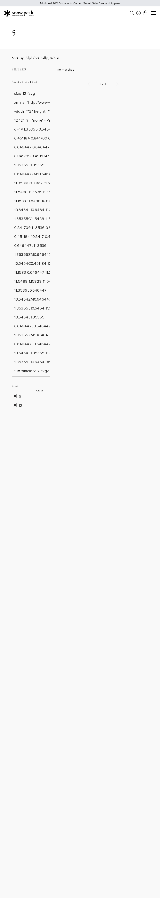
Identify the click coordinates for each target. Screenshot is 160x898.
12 (20, 405)
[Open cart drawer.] (145, 13)
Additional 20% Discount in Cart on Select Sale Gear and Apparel (80, 3)
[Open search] (132, 13)
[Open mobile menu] (153, 13)
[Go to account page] (138, 13)
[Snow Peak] (19, 13)
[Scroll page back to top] (149, 887)
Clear (39, 390)
